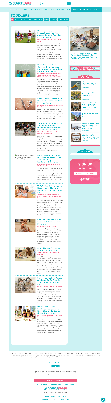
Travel (60, 19)
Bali (16, 19)
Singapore (53, 19)
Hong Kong (22, 19)
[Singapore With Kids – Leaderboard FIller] (85, 68)
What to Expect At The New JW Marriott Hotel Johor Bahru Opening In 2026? (90, 105)
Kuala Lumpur (38, 19)
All (12, 19)
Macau (46, 19)
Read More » (85, 87)
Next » (44, 337)
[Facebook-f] (52, 366)
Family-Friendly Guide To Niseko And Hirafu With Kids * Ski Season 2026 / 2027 (90, 126)
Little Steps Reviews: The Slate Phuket (90, 114)
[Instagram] (58, 366)
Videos (66, 19)
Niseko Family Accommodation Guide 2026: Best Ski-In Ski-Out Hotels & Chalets (90, 137)
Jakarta (30, 19)
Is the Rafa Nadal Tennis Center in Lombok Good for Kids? (89, 94)
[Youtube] (55, 366)
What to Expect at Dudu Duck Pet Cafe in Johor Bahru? (90, 83)
